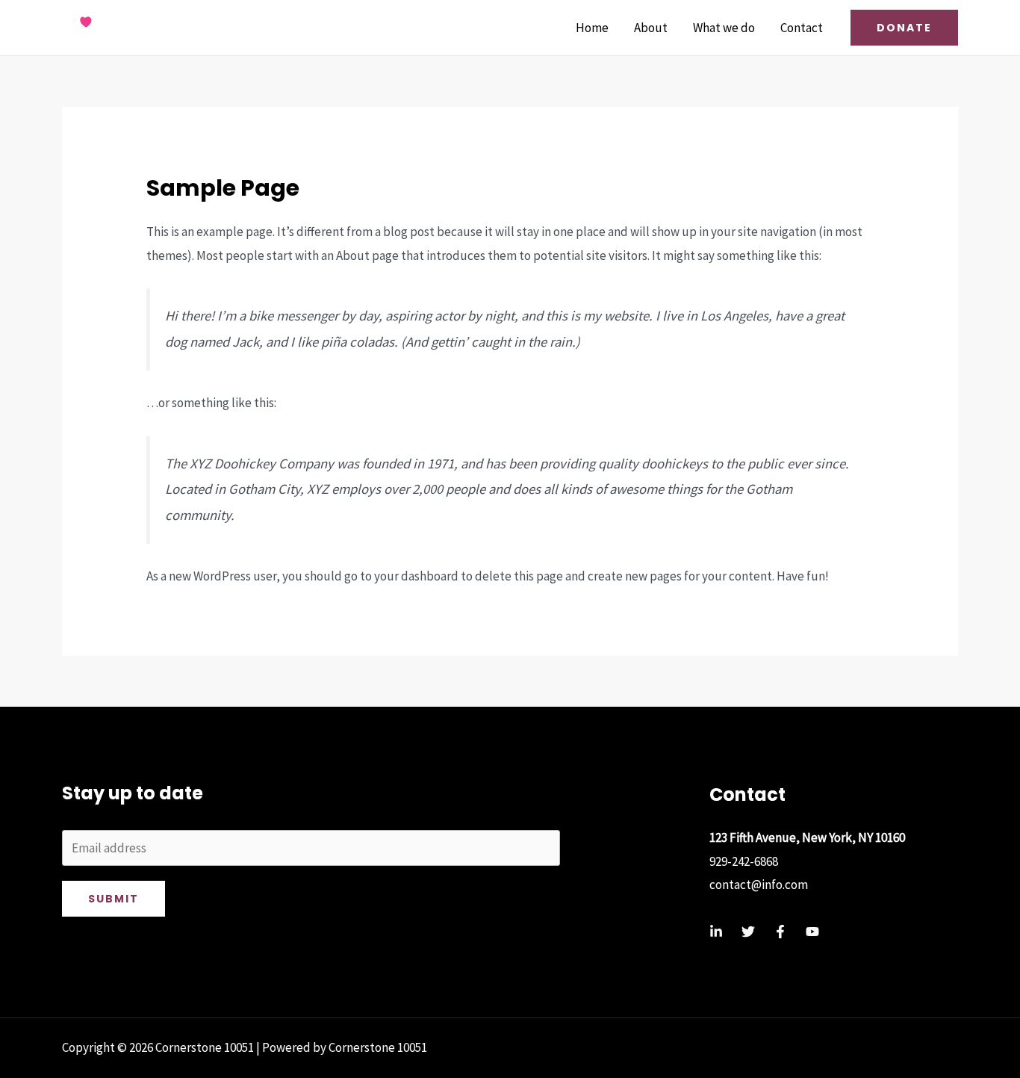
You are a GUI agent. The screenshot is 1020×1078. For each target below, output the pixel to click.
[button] (904, 28)
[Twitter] (748, 931)
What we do (724, 27)
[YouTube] (812, 931)
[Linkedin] (716, 931)
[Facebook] (780, 931)
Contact (801, 27)
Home (592, 27)
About (651, 27)
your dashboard (416, 576)
